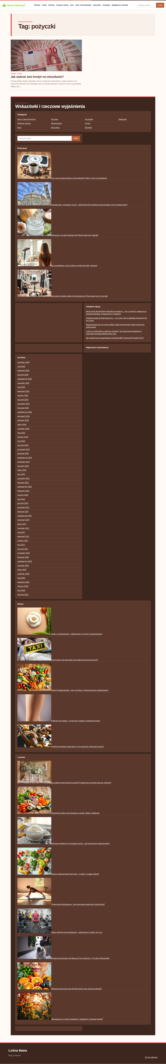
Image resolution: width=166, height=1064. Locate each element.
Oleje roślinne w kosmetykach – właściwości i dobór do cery (76, 932)
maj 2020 (21, 578)
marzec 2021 (22, 540)
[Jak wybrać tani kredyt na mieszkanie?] (46, 55)
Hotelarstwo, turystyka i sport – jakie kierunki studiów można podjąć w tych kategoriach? (89, 204)
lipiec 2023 (21, 470)
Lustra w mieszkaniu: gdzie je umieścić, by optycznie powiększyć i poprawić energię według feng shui (114, 332)
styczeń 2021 (22, 549)
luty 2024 (21, 441)
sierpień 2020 (23, 565)
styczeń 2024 (22, 445)
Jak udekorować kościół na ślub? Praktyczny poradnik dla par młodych (81, 782)
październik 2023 (24, 457)
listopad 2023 (23, 453)
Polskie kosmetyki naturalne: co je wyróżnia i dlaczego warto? (77, 746)
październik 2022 (24, 486)
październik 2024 (24, 412)
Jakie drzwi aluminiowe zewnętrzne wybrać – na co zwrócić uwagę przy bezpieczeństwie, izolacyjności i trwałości (116, 312)
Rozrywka (97, 5)
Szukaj (160, 5)
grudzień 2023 (23, 449)
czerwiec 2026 (23, 362)
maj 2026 (21, 366)
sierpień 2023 (23, 466)
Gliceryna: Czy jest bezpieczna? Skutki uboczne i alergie (74, 235)
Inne (72, 5)
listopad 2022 (23, 482)
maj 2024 (21, 433)
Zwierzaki (122, 119)
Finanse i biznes (62, 5)
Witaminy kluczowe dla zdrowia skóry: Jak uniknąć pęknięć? (76, 988)
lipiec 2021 (21, 524)
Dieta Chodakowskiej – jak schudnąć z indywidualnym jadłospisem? (80, 690)
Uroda (44, 5)
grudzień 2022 (23, 478)
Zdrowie (37, 5)
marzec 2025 (22, 395)
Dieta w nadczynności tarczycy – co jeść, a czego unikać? (75, 874)
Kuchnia (51, 5)
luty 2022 (21, 499)
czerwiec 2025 (23, 383)
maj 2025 (21, 387)
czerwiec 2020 (23, 574)
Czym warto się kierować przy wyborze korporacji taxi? (74, 660)
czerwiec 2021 (23, 528)
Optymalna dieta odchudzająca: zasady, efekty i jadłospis (75, 813)
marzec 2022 (22, 495)
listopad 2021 (23, 511)
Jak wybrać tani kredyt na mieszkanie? (37, 76)
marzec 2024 (22, 437)
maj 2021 (21, 532)
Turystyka (106, 5)
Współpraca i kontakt (120, 5)
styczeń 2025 (22, 399)
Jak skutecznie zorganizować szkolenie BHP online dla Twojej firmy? (115, 338)
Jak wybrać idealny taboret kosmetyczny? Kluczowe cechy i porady (79, 296)
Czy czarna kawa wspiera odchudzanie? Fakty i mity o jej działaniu (79, 178)
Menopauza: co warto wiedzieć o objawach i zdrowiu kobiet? (77, 1019)
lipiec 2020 (21, 569)
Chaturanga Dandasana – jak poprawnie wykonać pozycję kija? (78, 904)
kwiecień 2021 (23, 536)
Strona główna (151, 1057)
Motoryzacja (56, 123)
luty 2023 (21, 474)
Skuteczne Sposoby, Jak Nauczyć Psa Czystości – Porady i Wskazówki (80, 958)
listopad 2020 (23, 557)
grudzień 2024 (23, 403)
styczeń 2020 (22, 594)
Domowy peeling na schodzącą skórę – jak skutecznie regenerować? (80, 843)
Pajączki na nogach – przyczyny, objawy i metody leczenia (75, 720)
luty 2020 (21, 590)
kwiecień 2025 (23, 391)
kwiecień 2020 (23, 582)
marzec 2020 (22, 586)
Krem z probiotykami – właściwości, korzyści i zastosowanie (76, 634)
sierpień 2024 (23, 420)
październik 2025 (24, 379)
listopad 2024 (23, 408)
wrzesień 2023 (23, 462)
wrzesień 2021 (23, 520)
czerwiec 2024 (23, 428)
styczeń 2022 (22, 503)
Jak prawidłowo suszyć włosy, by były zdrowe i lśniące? (74, 265)
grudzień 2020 (23, 553)
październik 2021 (24, 516)
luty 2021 (21, 545)
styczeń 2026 (22, 374)
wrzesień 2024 (23, 416)
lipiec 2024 (21, 424)
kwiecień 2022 (23, 491)
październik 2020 (24, 561)
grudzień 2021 (23, 507)
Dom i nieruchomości (83, 5)
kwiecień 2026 (23, 370)
